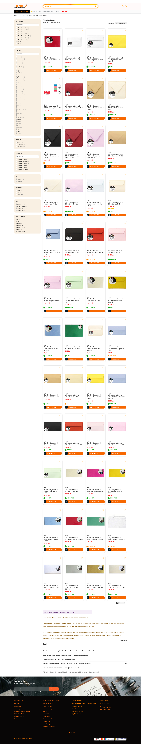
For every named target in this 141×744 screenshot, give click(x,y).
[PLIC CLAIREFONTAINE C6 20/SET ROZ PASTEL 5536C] (53, 282)
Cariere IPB (46, 721)
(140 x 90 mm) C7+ (22, 40)
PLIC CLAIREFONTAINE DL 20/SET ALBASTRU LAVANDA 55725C (116, 397)
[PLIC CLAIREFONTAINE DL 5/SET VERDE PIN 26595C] (96, 521)
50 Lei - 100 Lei (21, 206)
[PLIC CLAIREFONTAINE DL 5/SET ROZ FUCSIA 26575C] (96, 473)
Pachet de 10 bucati (22, 165)
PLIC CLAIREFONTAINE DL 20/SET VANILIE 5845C (72, 396)
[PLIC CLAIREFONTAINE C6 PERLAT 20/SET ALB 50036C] (74, 41)
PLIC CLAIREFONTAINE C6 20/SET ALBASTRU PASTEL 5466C (94, 204)
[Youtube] (69, 732)
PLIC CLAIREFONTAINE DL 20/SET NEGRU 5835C (51, 444)
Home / (16, 15)
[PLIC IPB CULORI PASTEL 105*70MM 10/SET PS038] (53, 89)
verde (18, 133)
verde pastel (20, 97)
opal (18, 105)
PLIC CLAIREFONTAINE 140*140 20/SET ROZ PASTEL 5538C (93, 156)
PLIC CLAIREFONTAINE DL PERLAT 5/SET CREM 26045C (117, 586)
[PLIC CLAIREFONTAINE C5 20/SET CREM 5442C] (53, 186)
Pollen (18, 194)
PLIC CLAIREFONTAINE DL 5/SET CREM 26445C (72, 490)
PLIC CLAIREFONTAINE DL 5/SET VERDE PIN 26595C (95, 538)
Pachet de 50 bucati (22, 163)
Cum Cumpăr (46, 716)
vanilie (18, 57)
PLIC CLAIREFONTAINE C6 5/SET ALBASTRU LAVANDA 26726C (51, 348)
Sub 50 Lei (19, 204)
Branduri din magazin (49, 726)
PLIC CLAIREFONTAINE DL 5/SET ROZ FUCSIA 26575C (95, 490)
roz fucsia (19, 117)
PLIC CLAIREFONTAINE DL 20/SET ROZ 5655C (94, 444)
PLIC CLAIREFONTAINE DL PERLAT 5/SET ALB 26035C (52, 586)
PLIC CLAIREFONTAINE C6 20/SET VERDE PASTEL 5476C (72, 300)
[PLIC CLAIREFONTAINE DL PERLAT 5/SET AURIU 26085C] (96, 569)
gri (17, 125)
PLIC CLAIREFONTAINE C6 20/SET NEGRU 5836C (72, 252)
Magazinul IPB (18, 700)
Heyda (18, 190)
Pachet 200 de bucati (22, 169)
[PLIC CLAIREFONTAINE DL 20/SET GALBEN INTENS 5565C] (96, 378)
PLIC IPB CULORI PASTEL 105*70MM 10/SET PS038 (52, 107)
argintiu (19, 119)
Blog (52, 11)
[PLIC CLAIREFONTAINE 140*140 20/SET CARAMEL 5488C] (96, 89)
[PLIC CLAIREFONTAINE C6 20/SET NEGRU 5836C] (74, 234)
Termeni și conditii (19, 709)
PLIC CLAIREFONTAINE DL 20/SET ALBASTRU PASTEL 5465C (116, 348)
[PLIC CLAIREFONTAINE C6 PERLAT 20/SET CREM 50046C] (96, 330)
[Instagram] (74, 732)
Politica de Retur (48, 706)
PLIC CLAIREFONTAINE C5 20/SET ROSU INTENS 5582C (74, 107)
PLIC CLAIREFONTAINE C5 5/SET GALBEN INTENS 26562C (115, 60)
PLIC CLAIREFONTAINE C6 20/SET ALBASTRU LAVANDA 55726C (52, 252)
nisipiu (18, 73)
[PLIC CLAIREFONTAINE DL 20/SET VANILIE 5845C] (74, 378)
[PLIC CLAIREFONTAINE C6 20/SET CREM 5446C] (117, 186)
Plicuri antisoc (19, 223)
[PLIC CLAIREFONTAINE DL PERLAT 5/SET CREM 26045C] (117, 569)
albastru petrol (21, 95)
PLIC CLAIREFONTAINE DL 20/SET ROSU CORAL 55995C (74, 444)
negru (18, 127)
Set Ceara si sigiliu (20, 231)
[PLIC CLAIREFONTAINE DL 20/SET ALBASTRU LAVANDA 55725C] (117, 378)
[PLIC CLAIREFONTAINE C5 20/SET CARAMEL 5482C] (117, 137)
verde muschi (20, 59)
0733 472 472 (106, 707)
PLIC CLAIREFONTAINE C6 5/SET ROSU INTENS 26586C (52, 59)
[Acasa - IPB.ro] (22, 6)
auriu (18, 121)
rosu (18, 129)
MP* (18, 192)
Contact (58, 11)
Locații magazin (47, 724)
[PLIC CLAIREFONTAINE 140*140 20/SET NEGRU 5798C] (53, 137)
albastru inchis (20, 109)
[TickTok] (72, 732)
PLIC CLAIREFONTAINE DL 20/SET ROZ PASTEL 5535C (116, 444)
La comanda (20, 144)
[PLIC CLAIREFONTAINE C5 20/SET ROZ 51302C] (74, 186)
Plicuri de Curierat (20, 227)
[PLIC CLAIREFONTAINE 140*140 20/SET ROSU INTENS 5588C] (74, 137)
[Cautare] (96, 6)
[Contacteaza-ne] (123, 6)
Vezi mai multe (123, 640)
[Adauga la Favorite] (60, 30)
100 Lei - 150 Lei (21, 208)
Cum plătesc (46, 714)
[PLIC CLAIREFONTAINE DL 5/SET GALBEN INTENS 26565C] (117, 473)
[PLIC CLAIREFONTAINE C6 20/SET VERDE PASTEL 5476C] (74, 282)
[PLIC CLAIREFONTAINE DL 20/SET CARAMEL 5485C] (53, 378)
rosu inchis (20, 69)
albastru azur (20, 99)
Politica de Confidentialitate (53, 692)
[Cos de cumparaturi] (126, 6)
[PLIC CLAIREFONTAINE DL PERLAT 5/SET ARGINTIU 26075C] (74, 569)
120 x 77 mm (20, 42)
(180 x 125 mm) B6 (22, 33)
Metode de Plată (48, 704)
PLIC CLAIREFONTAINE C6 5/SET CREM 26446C (94, 300)
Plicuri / (37, 15)
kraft (18, 111)
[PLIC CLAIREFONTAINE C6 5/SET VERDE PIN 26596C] (74, 330)
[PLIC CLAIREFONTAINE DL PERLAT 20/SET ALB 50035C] (117, 521)
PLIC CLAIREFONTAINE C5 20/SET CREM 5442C (51, 203)
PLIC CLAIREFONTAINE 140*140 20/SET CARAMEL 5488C (95, 108)
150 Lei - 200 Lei (21, 210)
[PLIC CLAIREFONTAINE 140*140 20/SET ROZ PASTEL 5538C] (96, 137)
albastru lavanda (21, 75)
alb (18, 123)
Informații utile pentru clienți (51, 700)
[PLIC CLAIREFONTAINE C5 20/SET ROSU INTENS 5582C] (74, 89)
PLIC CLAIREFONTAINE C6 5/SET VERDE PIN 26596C (73, 348)
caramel (19, 93)
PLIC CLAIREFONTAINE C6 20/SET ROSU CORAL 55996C (95, 252)
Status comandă (47, 719)
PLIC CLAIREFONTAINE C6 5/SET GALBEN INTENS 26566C (115, 300)
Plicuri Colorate (19, 225)
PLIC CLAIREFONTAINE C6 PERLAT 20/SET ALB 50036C (73, 59)
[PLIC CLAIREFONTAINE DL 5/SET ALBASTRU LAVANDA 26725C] (53, 521)
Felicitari (18, 219)
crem (18, 87)
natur (18, 83)
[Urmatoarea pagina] (124, 603)
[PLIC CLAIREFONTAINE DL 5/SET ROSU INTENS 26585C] (74, 521)
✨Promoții (33, 11)
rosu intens (20, 85)
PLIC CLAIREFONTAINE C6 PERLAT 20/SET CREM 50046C (94, 348)
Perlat (18, 181)
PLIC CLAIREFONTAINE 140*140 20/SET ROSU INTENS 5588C (72, 156)
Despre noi (46, 11)
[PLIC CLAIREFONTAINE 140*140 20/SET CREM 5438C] (117, 89)
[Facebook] (67, 732)
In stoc (18, 142)
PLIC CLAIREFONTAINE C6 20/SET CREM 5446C (115, 203)
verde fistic (20, 107)
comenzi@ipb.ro (107, 709)
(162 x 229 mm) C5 (22, 32)
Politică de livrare (19, 716)
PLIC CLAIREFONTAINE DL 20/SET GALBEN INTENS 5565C (94, 397)
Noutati (65, 11)
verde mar (19, 79)
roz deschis (20, 67)
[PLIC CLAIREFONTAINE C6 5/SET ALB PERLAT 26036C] (96, 41)
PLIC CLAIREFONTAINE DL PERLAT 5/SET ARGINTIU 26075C (72, 587)
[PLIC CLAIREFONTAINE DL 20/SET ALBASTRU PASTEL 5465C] (117, 330)
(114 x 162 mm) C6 (22, 29)
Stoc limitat (20, 146)
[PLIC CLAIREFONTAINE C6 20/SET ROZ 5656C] (117, 234)
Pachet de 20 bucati (22, 159)
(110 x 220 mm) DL (22, 28)
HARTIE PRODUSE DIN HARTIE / (27, 15)
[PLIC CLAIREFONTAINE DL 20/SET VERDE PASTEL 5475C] (53, 473)
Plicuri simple (19, 229)
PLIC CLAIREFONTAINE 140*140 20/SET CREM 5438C (115, 108)
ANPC (45, 711)
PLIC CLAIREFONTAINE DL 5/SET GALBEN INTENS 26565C (115, 491)
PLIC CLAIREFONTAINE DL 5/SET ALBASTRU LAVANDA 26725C (51, 539)
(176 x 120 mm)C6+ (22, 37)
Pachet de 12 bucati (22, 167)
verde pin (19, 103)
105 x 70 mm (20, 44)
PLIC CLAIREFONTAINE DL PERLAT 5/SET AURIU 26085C (95, 586)
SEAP (40, 11)
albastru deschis (21, 101)
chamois (19, 65)
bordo (18, 113)
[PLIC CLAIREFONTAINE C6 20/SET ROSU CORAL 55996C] (96, 234)
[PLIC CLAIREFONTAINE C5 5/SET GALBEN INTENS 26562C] (117, 41)
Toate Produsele (23, 11)
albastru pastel (21, 81)
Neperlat (19, 179)
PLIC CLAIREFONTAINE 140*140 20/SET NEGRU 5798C (51, 156)
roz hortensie (20, 115)
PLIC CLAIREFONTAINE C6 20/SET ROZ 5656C (115, 252)
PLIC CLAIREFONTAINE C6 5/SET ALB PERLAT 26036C (95, 59)
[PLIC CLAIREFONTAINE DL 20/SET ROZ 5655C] (96, 426)
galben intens (20, 77)
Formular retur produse (49, 709)
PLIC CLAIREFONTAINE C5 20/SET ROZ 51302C (72, 203)
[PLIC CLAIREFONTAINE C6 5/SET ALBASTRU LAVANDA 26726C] (53, 330)
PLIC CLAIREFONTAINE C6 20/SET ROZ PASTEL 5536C (52, 300)
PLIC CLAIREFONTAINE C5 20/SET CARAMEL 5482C (116, 155)
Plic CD (17, 221)
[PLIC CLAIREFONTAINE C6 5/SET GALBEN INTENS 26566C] (117, 282)
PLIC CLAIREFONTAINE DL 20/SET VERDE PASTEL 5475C (51, 491)
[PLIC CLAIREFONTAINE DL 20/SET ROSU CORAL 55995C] (74, 426)
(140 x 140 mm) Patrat (23, 36)
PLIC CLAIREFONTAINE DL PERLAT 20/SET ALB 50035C (116, 538)
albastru (19, 63)
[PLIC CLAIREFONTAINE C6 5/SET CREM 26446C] (96, 282)
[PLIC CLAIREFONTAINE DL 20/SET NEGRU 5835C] (53, 426)
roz (18, 131)
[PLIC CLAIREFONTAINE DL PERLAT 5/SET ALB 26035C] (53, 569)
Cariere (16, 719)
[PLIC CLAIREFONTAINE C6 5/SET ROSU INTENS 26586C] (53, 41)
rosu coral (19, 61)
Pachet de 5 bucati (22, 161)
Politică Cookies (19, 714)
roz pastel (19, 89)
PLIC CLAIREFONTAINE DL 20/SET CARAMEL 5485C (51, 396)
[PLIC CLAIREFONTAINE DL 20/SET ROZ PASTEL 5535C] (117, 426)
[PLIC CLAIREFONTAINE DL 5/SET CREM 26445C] (74, 473)
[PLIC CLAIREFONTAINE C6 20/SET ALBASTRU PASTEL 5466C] (96, 186)
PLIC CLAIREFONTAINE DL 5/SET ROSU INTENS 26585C (74, 538)
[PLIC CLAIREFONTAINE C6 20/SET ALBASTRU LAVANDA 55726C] (53, 234)
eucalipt (19, 91)
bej (18, 71)
